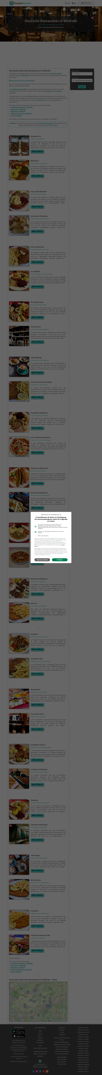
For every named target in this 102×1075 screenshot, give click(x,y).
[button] (51, 536)
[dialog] (51, 537)
